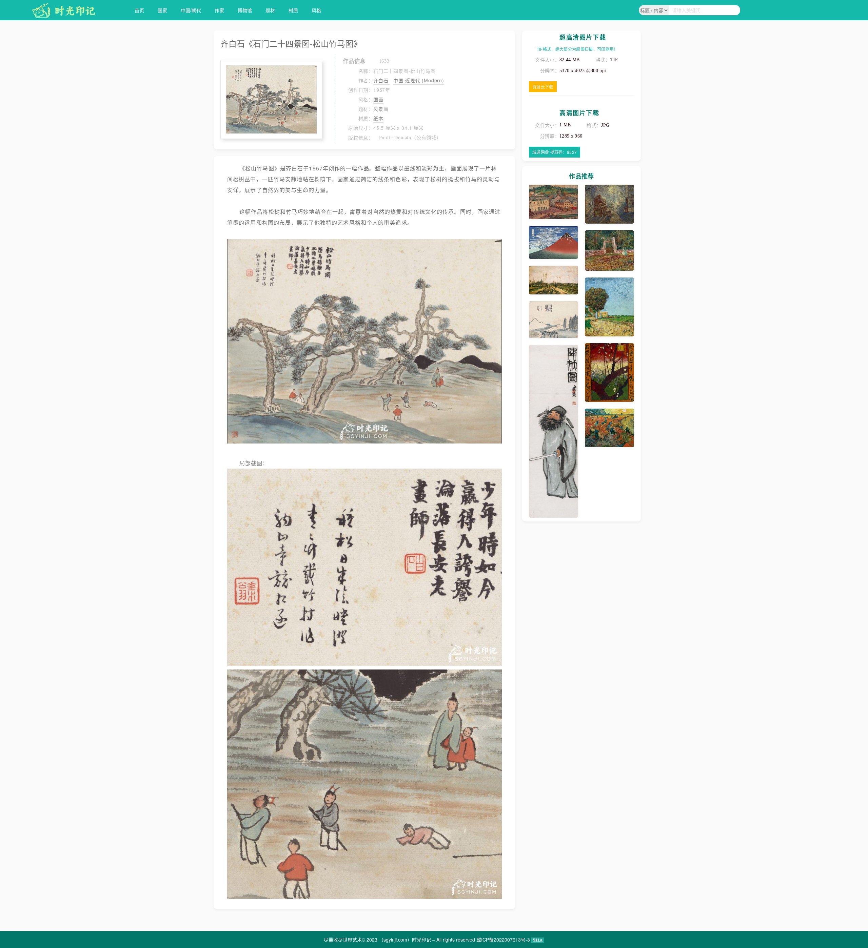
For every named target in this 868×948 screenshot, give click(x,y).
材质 (293, 10)
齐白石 (381, 80)
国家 (162, 10)
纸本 (378, 118)
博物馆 (245, 10)
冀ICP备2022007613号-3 (503, 939)
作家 (219, 10)
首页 (139, 10)
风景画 (380, 108)
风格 (316, 10)
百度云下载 (542, 86)
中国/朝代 (191, 10)
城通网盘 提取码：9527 (554, 152)
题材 (270, 10)
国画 (378, 99)
